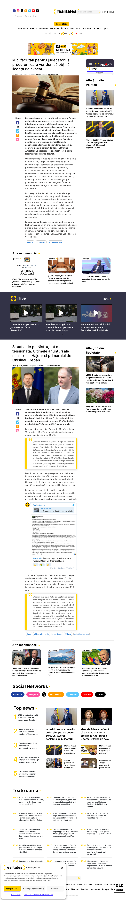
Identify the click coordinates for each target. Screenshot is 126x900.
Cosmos (97, 28)
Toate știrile (61, 24)
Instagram (33, 694)
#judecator (41, 242)
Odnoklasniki (18, 135)
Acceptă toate (12, 889)
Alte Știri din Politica (95, 83)
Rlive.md (75, 889)
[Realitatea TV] (71, 33)
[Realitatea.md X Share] (17, 127)
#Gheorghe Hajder (41, 634)
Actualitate (23, 28)
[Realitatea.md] (119, 887)
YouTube (87, 694)
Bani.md (85, 889)
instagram (18, 10)
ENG (106, 12)
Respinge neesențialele (33, 889)
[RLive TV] (18, 298)
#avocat (30, 242)
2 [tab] (62, 334)
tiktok (37, 10)
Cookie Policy (16, 895)
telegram (29, 10)
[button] (62, 867)
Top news (24, 708)
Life (71, 28)
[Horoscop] (45, 33)
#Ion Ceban (57, 634)
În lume (64, 28)
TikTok (100, 694)
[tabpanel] (26, 318)
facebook (14, 10)
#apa (29, 634)
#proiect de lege (55, 242)
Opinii (105, 28)
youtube (33, 10)
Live (80, 33)
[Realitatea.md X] (22, 10)
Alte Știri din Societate (95, 350)
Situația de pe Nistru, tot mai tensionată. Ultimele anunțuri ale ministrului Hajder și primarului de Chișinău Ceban (41, 353)
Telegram (18, 131)
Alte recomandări (24, 253)
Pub (35, 16)
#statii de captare (81, 634)
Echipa (28, 16)
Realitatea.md (53, 74)
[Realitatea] (68, 12)
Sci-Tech (87, 28)
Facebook (18, 123)
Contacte (19, 16)
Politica (33, 28)
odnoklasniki (25, 10)
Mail (18, 140)
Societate (43, 28)
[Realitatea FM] (63, 33)
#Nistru (68, 634)
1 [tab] (60, 334)
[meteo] (55, 33)
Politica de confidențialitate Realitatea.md (38, 895)
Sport (78, 28)
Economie (54, 28)
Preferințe (55, 889)
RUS (112, 12)
